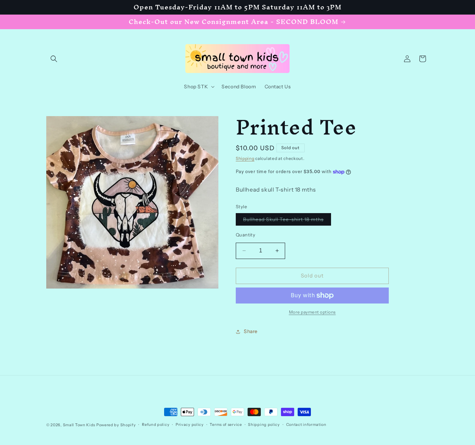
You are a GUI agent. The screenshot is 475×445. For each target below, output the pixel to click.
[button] (54, 58)
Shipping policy (264, 424)
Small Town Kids (79, 424)
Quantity (245, 234)
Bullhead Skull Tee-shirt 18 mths (287, 221)
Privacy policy (190, 424)
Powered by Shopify (116, 424)
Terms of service (226, 424)
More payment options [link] (312, 312)
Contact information (306, 424)
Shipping (245, 158)
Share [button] (251, 331)
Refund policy (155, 424)
